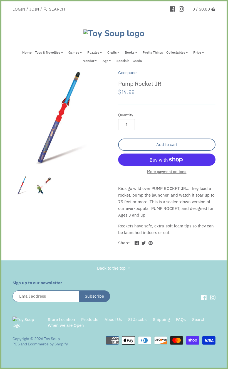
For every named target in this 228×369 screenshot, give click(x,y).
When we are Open (66, 325)
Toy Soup (52, 338)
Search (198, 319)
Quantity (125, 115)
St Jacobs (137, 319)
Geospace (127, 72)
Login (19, 9)
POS (16, 344)
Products (89, 319)
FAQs (181, 319)
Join (34, 9)
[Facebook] (172, 9)
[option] (22, 185)
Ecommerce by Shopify (48, 344)
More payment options (166, 172)
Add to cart (166, 144)
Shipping (161, 319)
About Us (113, 319)
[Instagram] (181, 9)
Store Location (61, 319)
